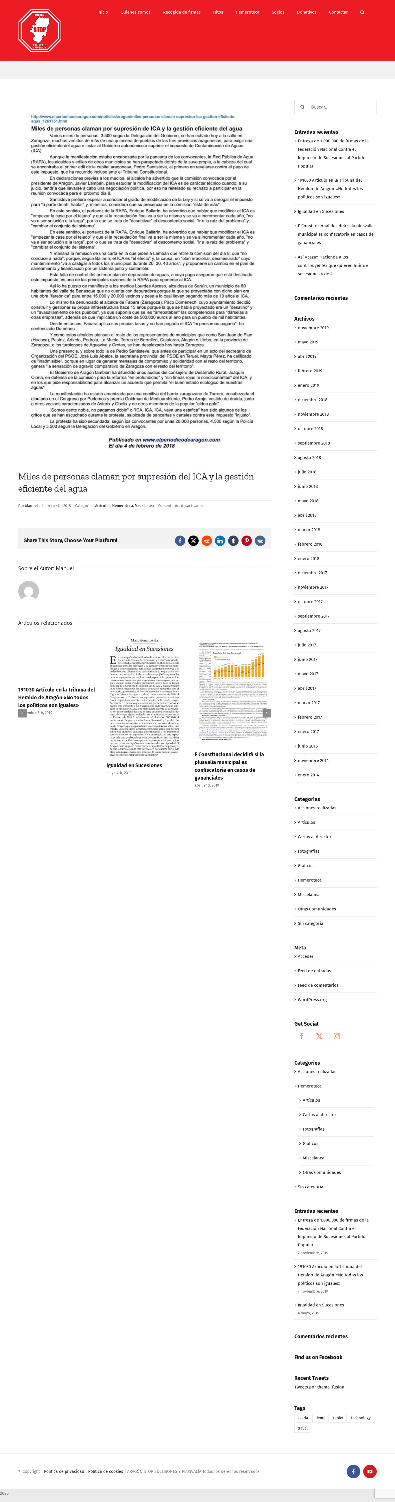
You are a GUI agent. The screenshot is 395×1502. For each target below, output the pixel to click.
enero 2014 (308, 775)
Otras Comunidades (317, 909)
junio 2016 (308, 746)
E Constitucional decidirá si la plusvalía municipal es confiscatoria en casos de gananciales (336, 234)
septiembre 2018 (314, 443)
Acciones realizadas (317, 808)
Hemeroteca (122, 505)
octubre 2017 (310, 601)
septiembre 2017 (314, 616)
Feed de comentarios (318, 985)
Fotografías (309, 851)
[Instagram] (337, 1036)
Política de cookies (105, 1471)
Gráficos (305, 865)
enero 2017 (308, 731)
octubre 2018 (310, 428)
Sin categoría (310, 923)
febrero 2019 (310, 370)
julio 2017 (307, 645)
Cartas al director (314, 836)
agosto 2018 (309, 457)
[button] (362, 12)
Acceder (305, 956)
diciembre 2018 (312, 399)
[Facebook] (301, 1036)
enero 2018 (308, 558)
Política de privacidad (64, 1471)
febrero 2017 (310, 717)
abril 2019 (307, 356)
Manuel (31, 505)
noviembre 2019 (313, 327)
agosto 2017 (309, 630)
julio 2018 (307, 472)
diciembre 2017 (312, 572)
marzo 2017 (309, 702)
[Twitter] (319, 1036)
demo (320, 1418)
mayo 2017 (308, 673)
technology (361, 1418)
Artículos (102, 505)
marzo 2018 (309, 529)
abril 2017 (307, 688)
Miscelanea (144, 505)
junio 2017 (308, 659)
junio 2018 (308, 486)
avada (303, 1418)
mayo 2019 (308, 342)
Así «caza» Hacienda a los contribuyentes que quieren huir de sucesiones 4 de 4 (238, 758)
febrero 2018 (310, 544)
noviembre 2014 (313, 760)
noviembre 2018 (313, 414)
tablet (338, 1418)
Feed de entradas (314, 970)
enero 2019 (308, 385)
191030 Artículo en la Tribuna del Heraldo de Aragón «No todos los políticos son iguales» (330, 189)
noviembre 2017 (313, 587)
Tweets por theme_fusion (319, 1387)
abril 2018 (307, 515)
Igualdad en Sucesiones (51, 765)
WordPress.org (312, 999)
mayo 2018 (308, 500)
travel (303, 1428)
